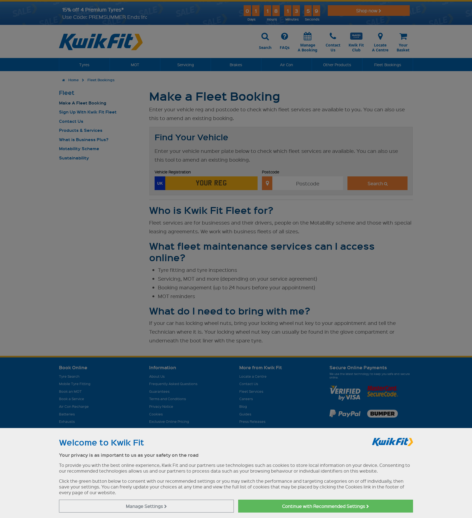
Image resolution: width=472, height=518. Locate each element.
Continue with (324, 506)
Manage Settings (145, 506)
